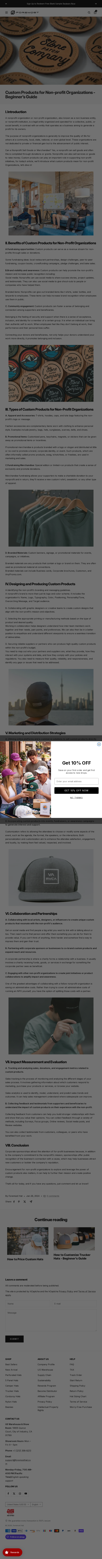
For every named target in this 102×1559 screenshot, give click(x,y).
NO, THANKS (76, 798)
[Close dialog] (99, 744)
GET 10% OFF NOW (76, 790)
